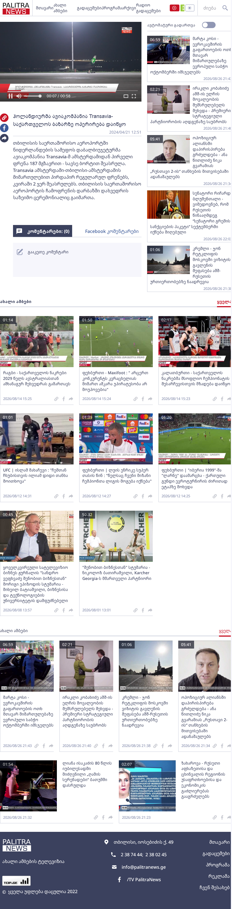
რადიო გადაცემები (148, 7)
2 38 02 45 (156, 854)
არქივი (129, 7)
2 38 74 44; (132, 854)
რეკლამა (219, 876)
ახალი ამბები (60, 7)
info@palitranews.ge (144, 867)
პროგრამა (112, 7)
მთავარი (44, 7)
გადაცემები (89, 7)
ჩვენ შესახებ (214, 887)
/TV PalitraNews (144, 879)
